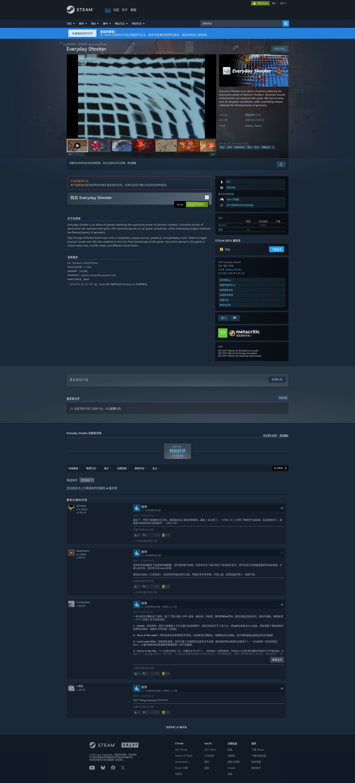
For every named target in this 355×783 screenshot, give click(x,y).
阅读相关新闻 (226, 295)
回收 (206, 768)
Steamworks (181, 761)
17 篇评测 (80, 690)
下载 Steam (257, 749)
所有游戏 (71, 44)
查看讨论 (224, 300)
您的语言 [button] (85, 480)
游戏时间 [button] (139, 468)
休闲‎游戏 (82, 44)
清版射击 (266, 147)
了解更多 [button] (276, 249)
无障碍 (231, 755)
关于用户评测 (269, 435)
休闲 (229, 147)
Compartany (83, 602)
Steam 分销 (181, 768)
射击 (257, 147)
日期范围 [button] (121, 468)
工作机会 (209, 755)
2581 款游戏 (81, 509)
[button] (71, 23)
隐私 (230, 749)
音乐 (250, 147)
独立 (222, 147)
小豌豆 (79, 686)
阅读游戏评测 (242, 335)
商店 (108, 10)
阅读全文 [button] (277, 659)
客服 (133, 10)
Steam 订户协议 (183, 755)
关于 (125, 10)
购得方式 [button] (91, 468)
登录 (274, 3)
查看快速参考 (227, 285)
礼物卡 (178, 774)
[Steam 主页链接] (80, 12)
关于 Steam (181, 749)
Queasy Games (253, 125)
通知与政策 (234, 761)
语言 (282, 3)
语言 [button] (106, 468)
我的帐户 (256, 768)
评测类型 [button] (73, 468)
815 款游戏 (81, 554)
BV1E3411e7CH (223, 616)
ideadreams (82, 550)
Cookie (231, 768)
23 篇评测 (80, 606)
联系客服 (256, 761)
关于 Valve (210, 749)
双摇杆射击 (239, 147)
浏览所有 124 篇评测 (176, 727)
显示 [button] (154, 468)
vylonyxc (81, 505)
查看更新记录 (226, 290)
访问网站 (224, 280)
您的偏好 (284, 435)
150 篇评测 (81, 513)
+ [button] (273, 147)
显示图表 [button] (278, 468)
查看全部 (283, 398)
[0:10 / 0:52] (141, 96)
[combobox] (241, 23)
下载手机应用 (258, 755)
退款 (230, 774)
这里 (112, 408)
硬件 (206, 761)
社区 (116, 10)
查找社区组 (225, 305)
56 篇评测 (80, 558)
